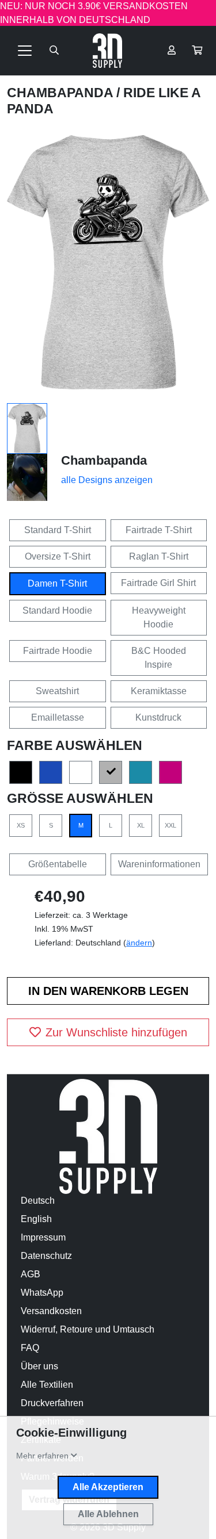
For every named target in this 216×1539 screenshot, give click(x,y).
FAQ (30, 1348)
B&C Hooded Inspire (158, 657)
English (36, 1219)
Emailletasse (57, 717)
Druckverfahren (52, 1403)
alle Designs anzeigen (107, 480)
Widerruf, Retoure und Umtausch (87, 1329)
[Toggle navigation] (24, 51)
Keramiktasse (159, 691)
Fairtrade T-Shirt (159, 530)
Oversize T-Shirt (57, 556)
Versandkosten (51, 1311)
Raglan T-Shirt (158, 556)
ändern (139, 942)
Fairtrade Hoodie (57, 651)
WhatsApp (42, 1292)
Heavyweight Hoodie (158, 617)
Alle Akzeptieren (108, 1487)
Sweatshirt (57, 691)
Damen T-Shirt (57, 583)
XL (141, 825)
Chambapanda (61, 92)
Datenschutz (46, 1256)
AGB (30, 1274)
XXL (170, 825)
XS (21, 825)
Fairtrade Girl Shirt (158, 583)
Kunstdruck (158, 717)
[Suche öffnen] (54, 51)
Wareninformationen (159, 864)
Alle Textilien (47, 1384)
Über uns (39, 1366)
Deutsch (38, 1200)
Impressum (43, 1237)
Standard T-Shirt (57, 530)
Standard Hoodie (57, 610)
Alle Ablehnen (108, 1514)
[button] (197, 50)
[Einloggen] (172, 50)
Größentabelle (57, 864)
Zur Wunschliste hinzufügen (116, 1032)
